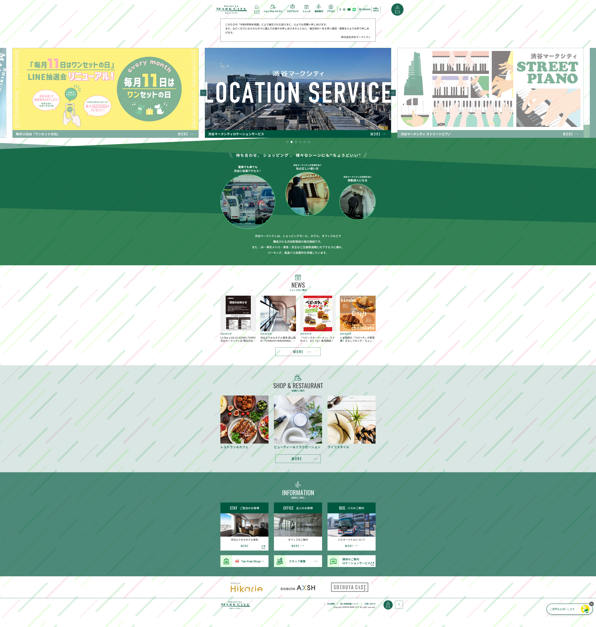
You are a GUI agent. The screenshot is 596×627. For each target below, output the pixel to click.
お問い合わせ (376, 9)
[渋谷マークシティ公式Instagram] (344, 9)
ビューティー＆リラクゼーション (297, 447)
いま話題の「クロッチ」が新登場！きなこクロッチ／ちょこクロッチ (357, 339)
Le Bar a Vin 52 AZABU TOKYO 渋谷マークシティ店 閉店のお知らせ (238, 339)
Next (392, 93)
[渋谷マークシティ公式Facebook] (340, 9)
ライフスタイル (338, 447)
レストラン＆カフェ (234, 447)
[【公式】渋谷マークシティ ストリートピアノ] (349, 9)
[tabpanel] (298, 93)
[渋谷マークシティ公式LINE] (354, 9)
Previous (203, 93)
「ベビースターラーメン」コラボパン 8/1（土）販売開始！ (317, 339)
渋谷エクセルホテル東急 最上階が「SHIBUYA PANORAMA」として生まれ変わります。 (278, 339)
